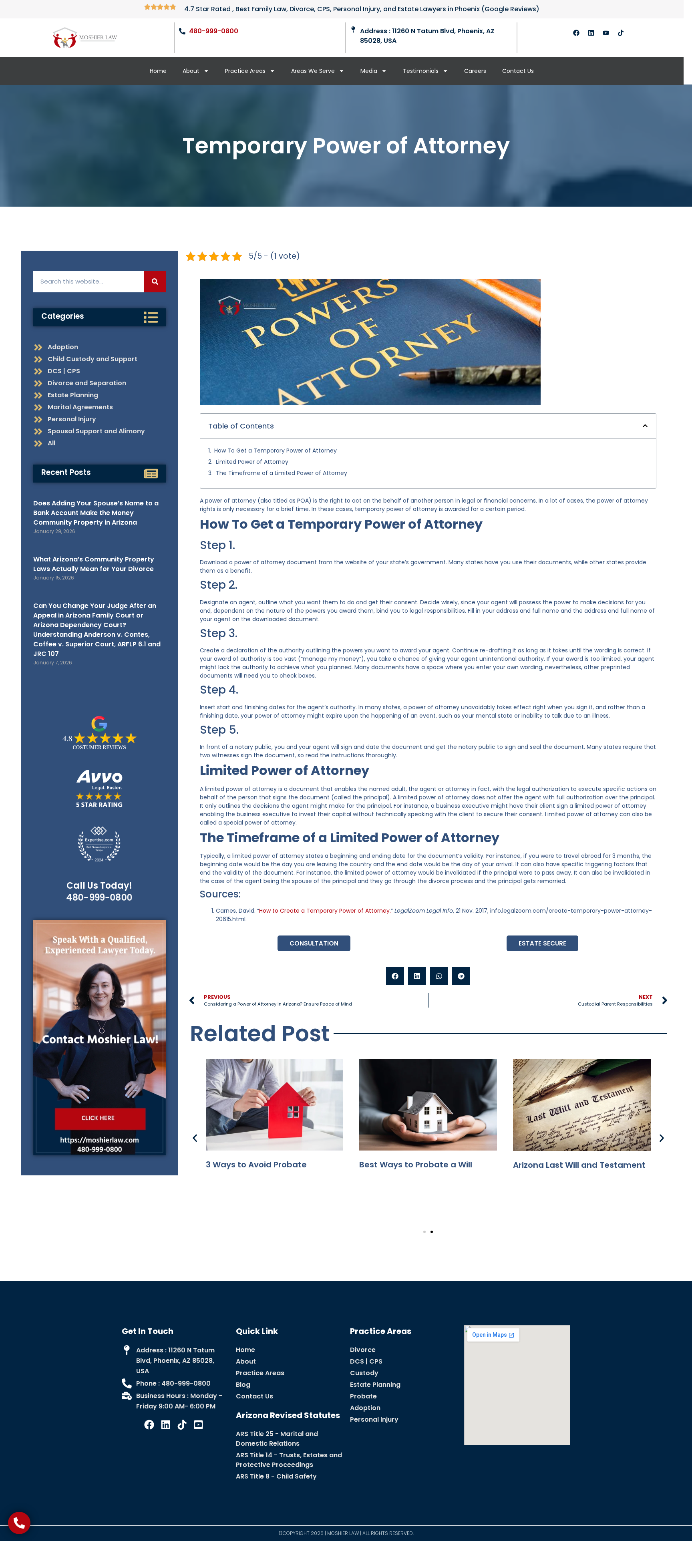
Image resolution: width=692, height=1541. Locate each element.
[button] (645, 426)
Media (368, 71)
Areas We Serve (313, 71)
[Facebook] (576, 32)
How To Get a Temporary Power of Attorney (275, 451)
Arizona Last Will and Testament (579, 1165)
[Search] (155, 281)
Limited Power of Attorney (252, 462)
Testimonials (421, 71)
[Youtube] (605, 32)
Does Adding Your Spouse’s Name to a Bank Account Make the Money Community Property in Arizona (96, 513)
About (191, 71)
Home (158, 71)
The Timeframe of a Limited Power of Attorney (281, 473)
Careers (475, 71)
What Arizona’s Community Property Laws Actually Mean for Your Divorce (93, 564)
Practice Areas (245, 71)
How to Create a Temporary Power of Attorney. (325, 911)
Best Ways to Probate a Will (415, 1164)
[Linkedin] (591, 32)
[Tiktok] (620, 32)
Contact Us (518, 71)
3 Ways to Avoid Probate (256, 1164)
